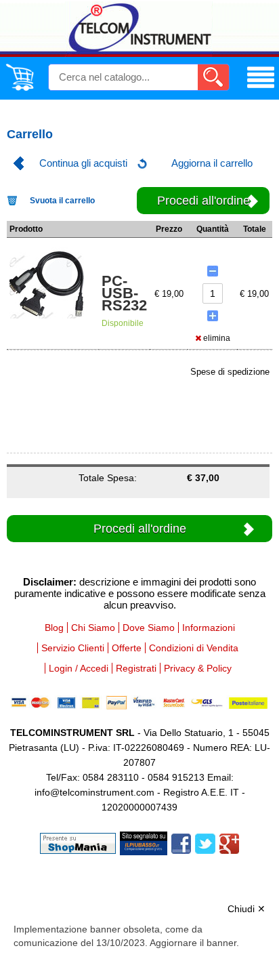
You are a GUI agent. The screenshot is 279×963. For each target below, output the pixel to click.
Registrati (136, 668)
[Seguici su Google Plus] (229, 842)
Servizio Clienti (72, 647)
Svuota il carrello (62, 200)
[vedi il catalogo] (260, 88)
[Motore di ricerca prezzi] (143, 842)
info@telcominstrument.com (94, 792)
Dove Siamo (149, 627)
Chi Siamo (93, 627)
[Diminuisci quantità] (212, 271)
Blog (54, 627)
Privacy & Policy (198, 668)
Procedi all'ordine (203, 200)
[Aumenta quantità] (212, 316)
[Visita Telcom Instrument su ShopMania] (77, 842)
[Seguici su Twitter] (205, 842)
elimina (215, 338)
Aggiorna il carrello (212, 163)
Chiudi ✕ (246, 908)
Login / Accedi (78, 668)
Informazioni (208, 627)
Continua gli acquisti (83, 163)
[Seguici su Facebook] (181, 842)
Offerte (127, 647)
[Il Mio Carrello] (19, 88)
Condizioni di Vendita (193, 647)
